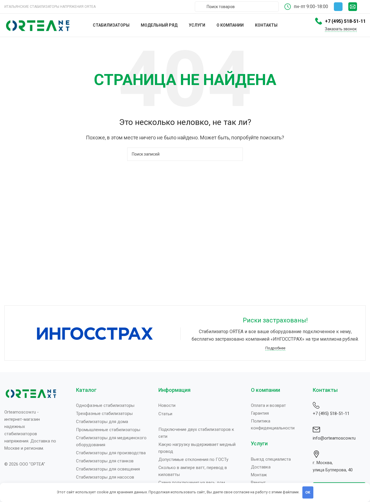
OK (307, 492)
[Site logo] (37, 24)
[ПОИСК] (236, 154)
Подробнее (275, 348)
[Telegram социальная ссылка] (338, 6)
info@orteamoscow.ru (334, 438)
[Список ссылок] (113, 405)
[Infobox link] (357, 6)
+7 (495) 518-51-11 (331, 413)
